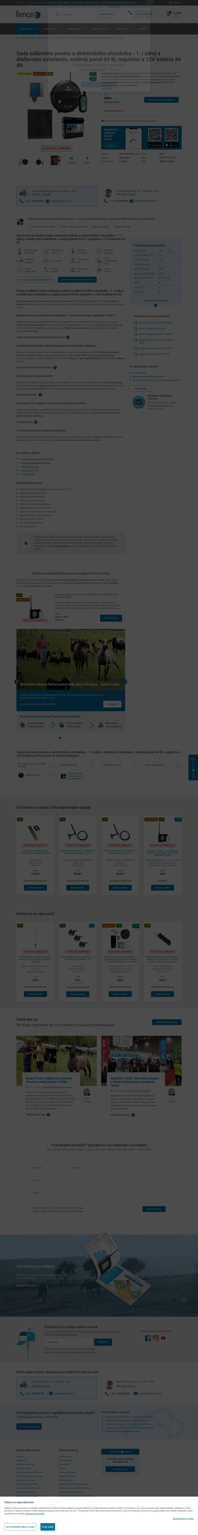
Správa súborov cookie (183, 1518)
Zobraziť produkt (99, 105)
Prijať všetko (48, 1527)
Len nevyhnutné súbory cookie (20, 1527)
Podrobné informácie (34, 1514)
